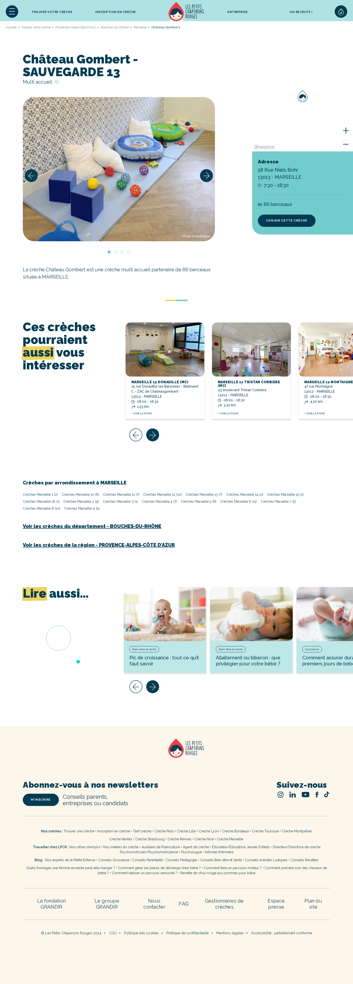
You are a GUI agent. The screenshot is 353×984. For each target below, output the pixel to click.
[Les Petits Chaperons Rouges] (176, 754)
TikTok (326, 794)
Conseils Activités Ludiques (266, 860)
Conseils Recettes (304, 860)
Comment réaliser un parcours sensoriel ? (144, 873)
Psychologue (191, 852)
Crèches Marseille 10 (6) (80, 494)
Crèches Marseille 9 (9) (82, 508)
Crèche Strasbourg (149, 839)
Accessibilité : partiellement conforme (281, 933)
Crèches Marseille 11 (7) (121, 494)
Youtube (305, 794)
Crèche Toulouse (265, 831)
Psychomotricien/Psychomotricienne (149, 852)
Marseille (140, 27)
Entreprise (237, 12)
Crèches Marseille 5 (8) (198, 501)
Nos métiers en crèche (121, 847)
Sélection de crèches (341, 11)
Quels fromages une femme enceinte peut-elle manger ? (70, 868)
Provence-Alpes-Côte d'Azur (75, 27)
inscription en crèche (115, 12)
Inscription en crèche (113, 831)
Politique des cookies (141, 933)
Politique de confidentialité (187, 933)
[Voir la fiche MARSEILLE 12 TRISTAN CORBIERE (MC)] (251, 349)
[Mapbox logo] (264, 147)
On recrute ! (301, 12)
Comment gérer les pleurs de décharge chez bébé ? (160, 868)
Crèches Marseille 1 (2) (40, 494)
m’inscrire (41, 799)
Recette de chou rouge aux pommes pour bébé (217, 873)
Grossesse (312, 649)
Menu (12, 11)
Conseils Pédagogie (181, 860)
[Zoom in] (346, 131)
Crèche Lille (186, 831)
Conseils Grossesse (113, 860)
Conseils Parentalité (147, 860)
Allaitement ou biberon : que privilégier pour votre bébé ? (248, 661)
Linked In (292, 794)
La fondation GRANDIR (51, 904)
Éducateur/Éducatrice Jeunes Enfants (241, 847)
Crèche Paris (164, 831)
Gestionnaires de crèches (224, 904)
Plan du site (313, 904)
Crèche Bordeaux (235, 831)
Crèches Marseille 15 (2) (285, 494)
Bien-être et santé (144, 649)
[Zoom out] (346, 144)
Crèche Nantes (120, 839)
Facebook (316, 794)
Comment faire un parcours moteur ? (233, 868)
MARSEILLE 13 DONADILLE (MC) (160, 382)
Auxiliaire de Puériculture (161, 847)
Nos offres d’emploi (84, 847)
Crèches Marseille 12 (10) (162, 494)
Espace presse (276, 904)
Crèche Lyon (209, 831)
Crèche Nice (204, 839)
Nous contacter (154, 904)
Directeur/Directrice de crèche (296, 847)
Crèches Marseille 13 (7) (204, 494)
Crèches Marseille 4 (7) (159, 501)
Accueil (186, 11)
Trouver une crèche (79, 831)
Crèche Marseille (230, 839)
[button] (12, 11)
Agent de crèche (196, 847)
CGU (113, 933)
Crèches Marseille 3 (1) (120, 501)
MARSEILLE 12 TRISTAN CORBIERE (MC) (249, 384)
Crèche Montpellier (297, 831)
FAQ (184, 904)
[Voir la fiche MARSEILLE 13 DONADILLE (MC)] (165, 349)
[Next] (206, 175)
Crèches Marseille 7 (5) (278, 501)
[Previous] (31, 175)
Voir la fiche (142, 413)
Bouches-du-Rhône (115, 27)
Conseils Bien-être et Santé (221, 860)
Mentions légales (229, 933)
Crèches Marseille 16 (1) (41, 501)
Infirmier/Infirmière (219, 852)
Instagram (281, 794)
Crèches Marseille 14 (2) (244, 494)
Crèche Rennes (179, 839)
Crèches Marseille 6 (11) (238, 501)
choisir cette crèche (286, 220)
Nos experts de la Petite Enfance (70, 860)
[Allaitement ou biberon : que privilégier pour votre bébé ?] (251, 614)
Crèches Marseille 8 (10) (41, 508)
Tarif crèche (142, 831)
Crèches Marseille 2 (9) (81, 501)
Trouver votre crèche (51, 12)
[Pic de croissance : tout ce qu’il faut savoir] (165, 614)
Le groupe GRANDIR (107, 904)
